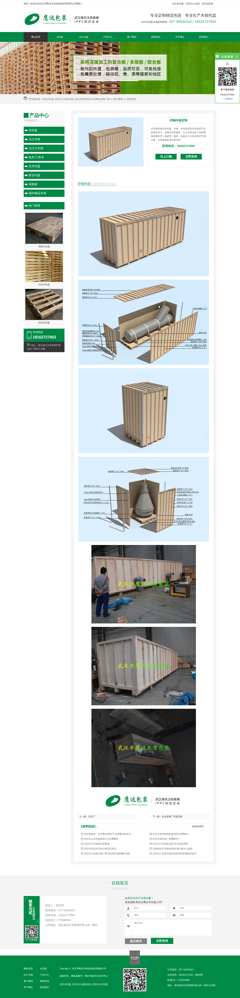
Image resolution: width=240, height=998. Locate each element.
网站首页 (28, 968)
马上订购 (166, 156)
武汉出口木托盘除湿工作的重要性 (101, 839)
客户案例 (131, 37)
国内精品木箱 (37, 193)
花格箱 (33, 184)
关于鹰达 (179, 37)
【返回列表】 (198, 826)
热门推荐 (34, 205)
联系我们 (203, 37)
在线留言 (120, 883)
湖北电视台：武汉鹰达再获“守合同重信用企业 (107, 834)
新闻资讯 (155, 37)
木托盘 (59, 37)
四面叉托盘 (44, 246)
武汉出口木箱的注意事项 (96, 843)
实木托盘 (34, 166)
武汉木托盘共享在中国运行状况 (100, 848)
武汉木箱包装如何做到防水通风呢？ (171, 834)
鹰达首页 (35, 37)
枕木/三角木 (36, 157)
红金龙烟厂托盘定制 (172, 816)
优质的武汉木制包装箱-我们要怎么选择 (172, 848)
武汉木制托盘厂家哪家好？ (166, 839)
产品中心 (107, 37)
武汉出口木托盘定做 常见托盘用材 (170, 843)
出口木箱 (83, 37)
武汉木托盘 (178, 3)
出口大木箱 (36, 148)
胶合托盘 (34, 175)
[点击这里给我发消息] (227, 63)
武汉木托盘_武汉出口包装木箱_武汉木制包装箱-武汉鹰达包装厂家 (76, 99)
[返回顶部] (134, 964)
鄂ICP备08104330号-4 (96, 976)
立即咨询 (191, 156)
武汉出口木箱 (193, 3)
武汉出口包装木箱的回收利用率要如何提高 (174, 853)
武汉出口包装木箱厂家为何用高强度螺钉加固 (107, 853)
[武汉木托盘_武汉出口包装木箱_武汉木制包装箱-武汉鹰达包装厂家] (65, 24)
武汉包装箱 (207, 3)
